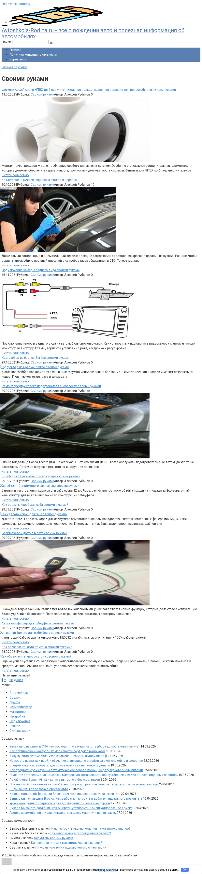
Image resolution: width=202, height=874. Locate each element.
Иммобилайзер (20, 707)
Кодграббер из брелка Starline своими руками (35, 358)
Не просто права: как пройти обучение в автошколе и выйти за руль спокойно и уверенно (76, 761)
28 (11, 680)
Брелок (15, 697)
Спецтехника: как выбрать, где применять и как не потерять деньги (59, 765)
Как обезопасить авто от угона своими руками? (37, 647)
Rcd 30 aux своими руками (53, 838)
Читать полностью (15, 175)
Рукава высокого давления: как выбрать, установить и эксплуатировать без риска (70, 808)
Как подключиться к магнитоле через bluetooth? (66, 843)
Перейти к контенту (16, 4)
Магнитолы (17, 712)
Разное (14, 726)
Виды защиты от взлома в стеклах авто (38, 789)
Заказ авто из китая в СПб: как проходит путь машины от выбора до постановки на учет (74, 746)
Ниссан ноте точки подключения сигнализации (71, 847)
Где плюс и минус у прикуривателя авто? (80, 833)
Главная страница (14, 67)
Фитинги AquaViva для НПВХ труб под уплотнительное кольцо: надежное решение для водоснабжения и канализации (89, 90)
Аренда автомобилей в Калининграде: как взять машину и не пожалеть (62, 813)
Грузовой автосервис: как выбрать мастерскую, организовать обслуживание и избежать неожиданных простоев (93, 775)
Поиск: (7, 42)
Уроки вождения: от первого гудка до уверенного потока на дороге (59, 803)
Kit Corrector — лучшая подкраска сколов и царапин (39, 180)
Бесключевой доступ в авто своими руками (34, 533)
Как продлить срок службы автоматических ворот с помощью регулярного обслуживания (76, 770)
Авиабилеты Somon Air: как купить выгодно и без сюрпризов (54, 779)
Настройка (17, 716)
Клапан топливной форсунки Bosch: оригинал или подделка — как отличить (64, 794)
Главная (15, 50)
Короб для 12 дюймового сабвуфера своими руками (41, 476)
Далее (18, 680)
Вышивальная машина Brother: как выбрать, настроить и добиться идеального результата (75, 798)
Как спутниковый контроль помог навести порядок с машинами (57, 751)
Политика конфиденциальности (33, 54)
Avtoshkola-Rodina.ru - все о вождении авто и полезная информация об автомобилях (93, 33)
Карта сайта (17, 59)
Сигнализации (19, 731)
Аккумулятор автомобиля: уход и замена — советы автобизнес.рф (58, 756)
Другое (14, 702)
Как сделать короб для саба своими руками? (35, 505)
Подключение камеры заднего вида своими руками (40, 270)
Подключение (19, 721)
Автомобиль (18, 693)
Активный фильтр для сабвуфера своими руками (38, 623)
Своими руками (42, 94)
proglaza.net (107, 870)
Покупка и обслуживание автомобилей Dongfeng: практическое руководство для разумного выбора (83, 784)
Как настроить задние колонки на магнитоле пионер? (90, 828)
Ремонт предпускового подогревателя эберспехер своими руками (51, 386)
